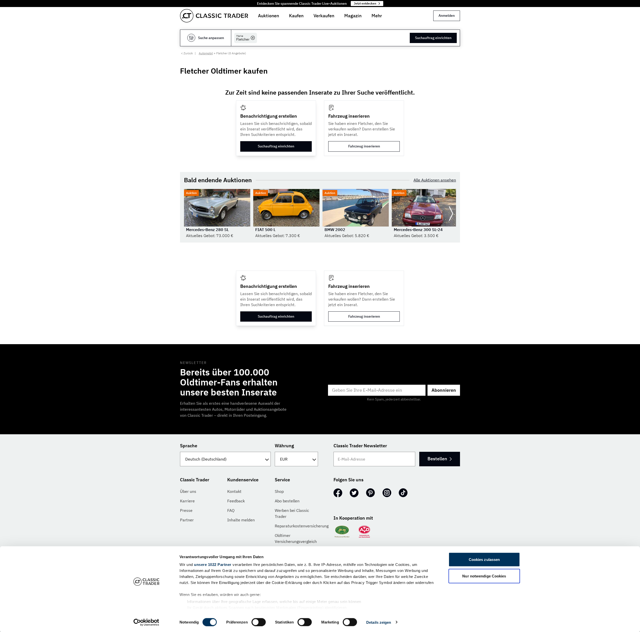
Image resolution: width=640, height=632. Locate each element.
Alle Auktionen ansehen (435, 179)
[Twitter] (354, 492)
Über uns (188, 491)
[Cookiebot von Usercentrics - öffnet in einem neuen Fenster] (146, 622)
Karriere (187, 500)
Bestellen (437, 459)
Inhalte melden (241, 519)
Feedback (236, 500)
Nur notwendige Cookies (484, 576)
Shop (279, 491)
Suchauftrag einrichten (433, 38)
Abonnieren (444, 390)
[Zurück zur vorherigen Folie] (189, 214)
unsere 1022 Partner (213, 564)
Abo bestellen (287, 500)
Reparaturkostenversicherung (301, 525)
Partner (187, 519)
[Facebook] (338, 492)
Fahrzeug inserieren (364, 146)
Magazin (353, 16)
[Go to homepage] (214, 16)
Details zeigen (378, 622)
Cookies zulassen (484, 559)
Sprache (188, 446)
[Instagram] (386, 492)
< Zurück (187, 53)
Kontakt (234, 491)
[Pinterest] (370, 492)
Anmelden (446, 15)
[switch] (259, 622)
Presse (186, 510)
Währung (284, 446)
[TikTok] (403, 492)
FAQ (230, 510)
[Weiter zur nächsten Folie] (451, 214)
